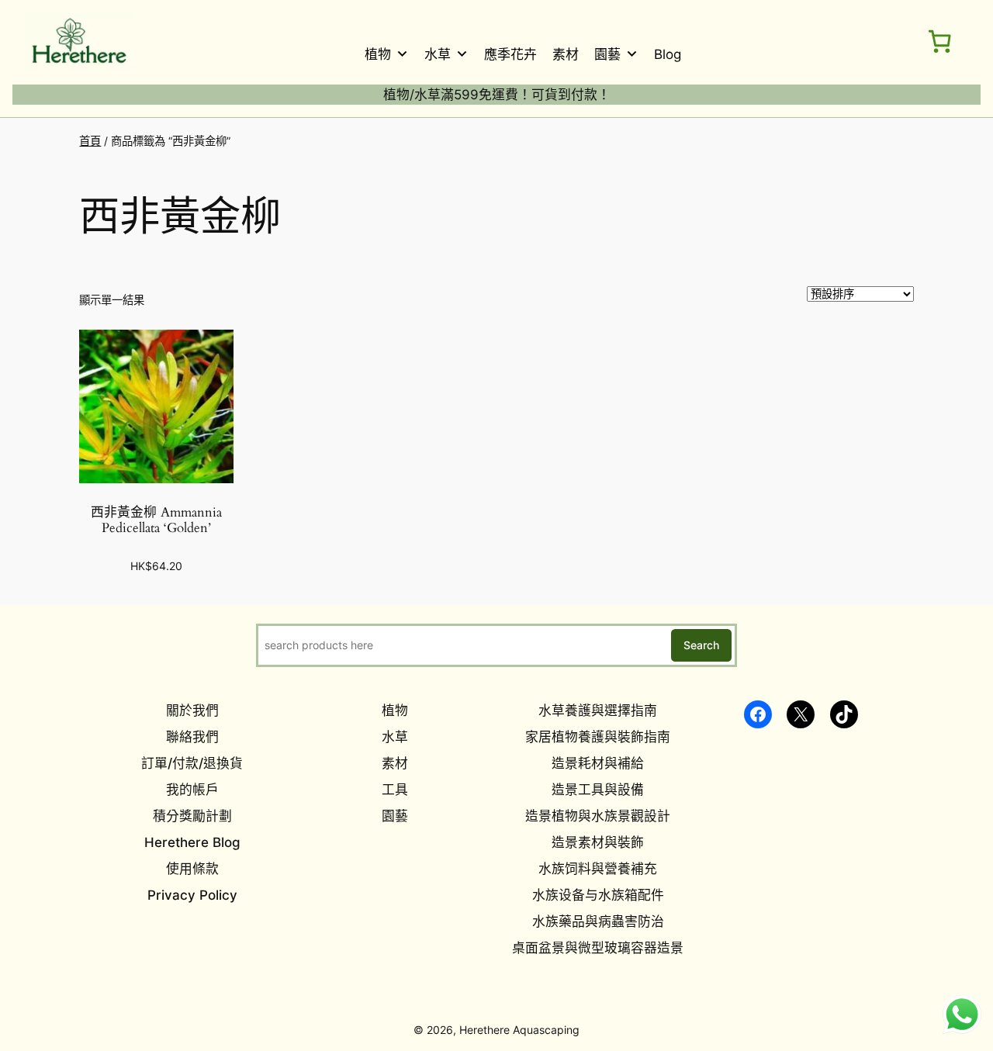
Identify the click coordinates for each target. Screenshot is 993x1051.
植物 (378, 54)
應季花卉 (510, 54)
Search (701, 645)
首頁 (90, 140)
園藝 (607, 54)
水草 (437, 54)
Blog (667, 54)
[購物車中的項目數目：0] (939, 41)
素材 (565, 54)
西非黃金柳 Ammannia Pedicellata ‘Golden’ (156, 520)
